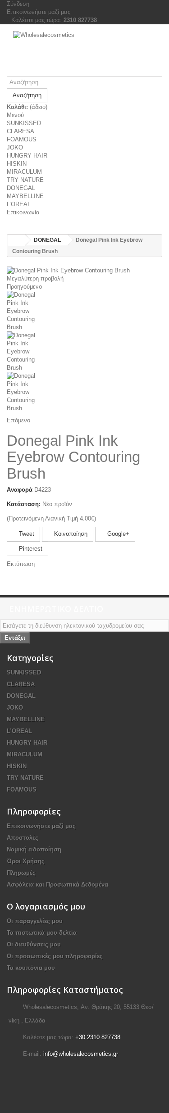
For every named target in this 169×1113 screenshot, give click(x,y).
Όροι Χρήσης (26, 861)
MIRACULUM (24, 171)
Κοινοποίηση (69, 533)
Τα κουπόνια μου (31, 967)
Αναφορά (19, 489)
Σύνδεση (18, 3)
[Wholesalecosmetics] (84, 53)
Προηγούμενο (24, 286)
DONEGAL (21, 188)
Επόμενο (18, 420)
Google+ (117, 533)
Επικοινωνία (23, 212)
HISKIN (17, 163)
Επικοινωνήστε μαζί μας (38, 12)
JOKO (15, 147)
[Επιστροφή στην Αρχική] (16, 240)
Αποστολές (22, 837)
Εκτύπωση (21, 564)
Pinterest (29, 548)
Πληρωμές (21, 872)
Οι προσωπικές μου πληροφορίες (55, 956)
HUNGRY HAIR (27, 155)
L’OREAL (19, 204)
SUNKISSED (24, 123)
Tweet (25, 533)
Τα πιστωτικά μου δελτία (42, 932)
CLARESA (20, 131)
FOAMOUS (22, 139)
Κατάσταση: (24, 504)
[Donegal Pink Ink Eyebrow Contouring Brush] (84, 311)
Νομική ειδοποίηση (34, 849)
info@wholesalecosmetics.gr (80, 1053)
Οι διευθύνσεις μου (34, 944)
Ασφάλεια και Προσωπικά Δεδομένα (57, 884)
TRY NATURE (25, 179)
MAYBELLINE (25, 196)
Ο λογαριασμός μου (46, 906)
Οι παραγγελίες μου (35, 921)
